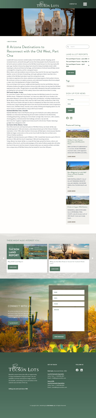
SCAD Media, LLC (51, 405)
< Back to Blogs (12, 41)
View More (71, 72)
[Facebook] (67, 118)
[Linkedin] (71, 118)
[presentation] (3, 258)
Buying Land (70, 86)
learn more (71, 156)
